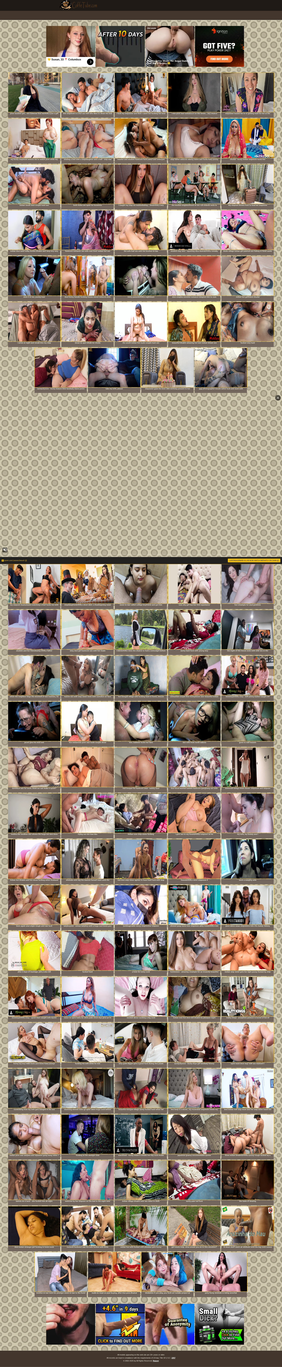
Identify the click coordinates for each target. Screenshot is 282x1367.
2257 (173, 1358)
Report (156, 1361)
